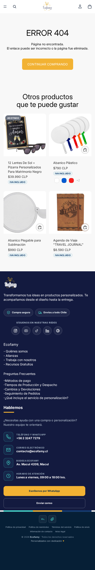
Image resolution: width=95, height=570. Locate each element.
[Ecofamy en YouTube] (26, 330)
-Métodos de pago (17, 380)
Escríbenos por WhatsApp (44, 490)
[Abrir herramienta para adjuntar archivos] (52, 519)
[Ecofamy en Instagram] (15, 330)
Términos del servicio (61, 527)
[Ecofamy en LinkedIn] (47, 330)
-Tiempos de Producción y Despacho (30, 385)
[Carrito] (90, 6)
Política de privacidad (16, 527)
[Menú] (5, 6)
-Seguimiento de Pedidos (22, 393)
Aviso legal (60, 531)
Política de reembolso (39, 527)
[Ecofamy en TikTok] (36, 330)
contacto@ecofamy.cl (32, 451)
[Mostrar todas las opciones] (78, 180)
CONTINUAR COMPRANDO (47, 64)
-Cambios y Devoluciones (22, 389)
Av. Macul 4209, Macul (32, 464)
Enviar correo (44, 503)
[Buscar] (14, 6)
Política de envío (81, 527)
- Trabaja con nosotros (20, 360)
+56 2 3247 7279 (28, 438)
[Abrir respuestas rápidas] (43, 519)
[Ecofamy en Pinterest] (58, 330)
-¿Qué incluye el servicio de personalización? (36, 398)
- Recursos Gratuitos (18, 364)
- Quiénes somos (16, 351)
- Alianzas (11, 355)
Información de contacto (41, 531)
